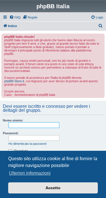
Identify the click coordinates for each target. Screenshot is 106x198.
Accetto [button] (53, 187)
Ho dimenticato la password (27, 143)
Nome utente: (13, 120)
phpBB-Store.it (14, 81)
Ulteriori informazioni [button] (30, 173)
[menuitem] (15, 17)
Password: (11, 133)
